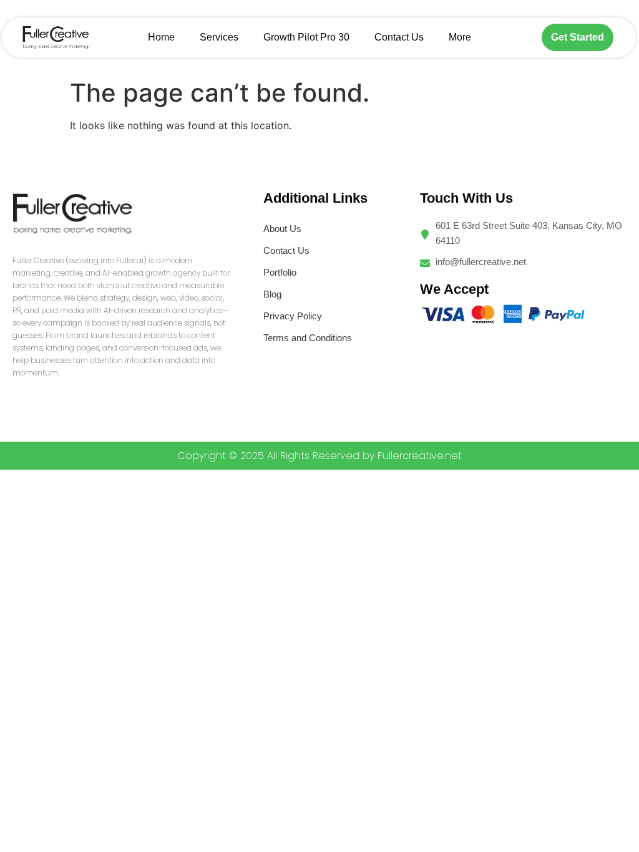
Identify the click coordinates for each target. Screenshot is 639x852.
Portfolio (279, 272)
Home (161, 37)
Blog (272, 294)
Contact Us (399, 37)
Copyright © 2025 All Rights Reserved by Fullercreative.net (319, 455)
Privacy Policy (292, 316)
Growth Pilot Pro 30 (306, 37)
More (460, 37)
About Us (282, 228)
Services (219, 37)
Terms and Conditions (307, 337)
